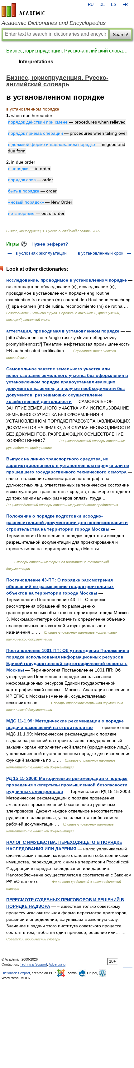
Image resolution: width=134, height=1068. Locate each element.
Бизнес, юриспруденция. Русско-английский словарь (67, 50)
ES (114, 4)
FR (125, 4)
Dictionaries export (16, 973)
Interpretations (36, 61)
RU (90, 4)
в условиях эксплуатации (41, 253)
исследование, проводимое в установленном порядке (66, 280)
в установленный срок (100, 253)
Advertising (57, 964)
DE (102, 4)
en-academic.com (24, 10)
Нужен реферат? (49, 244)
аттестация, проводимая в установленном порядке (62, 330)
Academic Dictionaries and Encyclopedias (54, 23)
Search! (120, 34)
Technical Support (33, 964)
